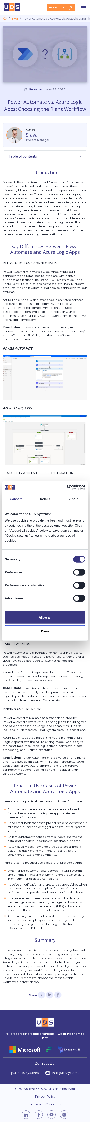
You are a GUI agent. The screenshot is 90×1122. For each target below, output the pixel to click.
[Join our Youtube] (51, 1114)
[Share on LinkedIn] (49, 995)
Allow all (45, 617)
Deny (45, 631)
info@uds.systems (65, 1073)
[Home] (5, 19)
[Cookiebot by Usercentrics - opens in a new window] (67, 487)
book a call (57, 7)
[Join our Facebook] (39, 1114)
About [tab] (73, 499)
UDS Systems (28, 1073)
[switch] (79, 572)
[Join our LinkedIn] (26, 1114)
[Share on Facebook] (58, 995)
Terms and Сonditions (45, 1104)
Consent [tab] (16, 499)
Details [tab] (45, 499)
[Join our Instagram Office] (64, 1114)
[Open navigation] (83, 7)
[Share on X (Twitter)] (41, 995)
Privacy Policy (45, 1096)
